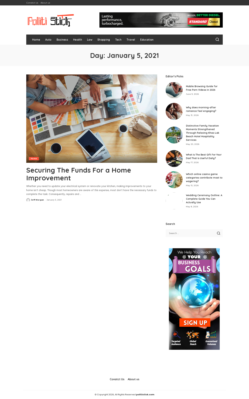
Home (34, 158)
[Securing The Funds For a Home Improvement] (91, 118)
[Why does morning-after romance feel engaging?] (174, 111)
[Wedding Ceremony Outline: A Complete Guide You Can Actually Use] (174, 200)
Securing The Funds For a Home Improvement (78, 174)
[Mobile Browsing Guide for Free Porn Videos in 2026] (174, 90)
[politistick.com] (50, 20)
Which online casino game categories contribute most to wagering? (204, 178)
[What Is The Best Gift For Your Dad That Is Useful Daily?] (174, 158)
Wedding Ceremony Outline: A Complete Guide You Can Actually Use (204, 199)
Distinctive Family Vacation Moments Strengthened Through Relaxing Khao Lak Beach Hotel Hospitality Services (202, 132)
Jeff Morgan (37, 200)
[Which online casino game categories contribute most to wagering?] (174, 179)
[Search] (217, 40)
